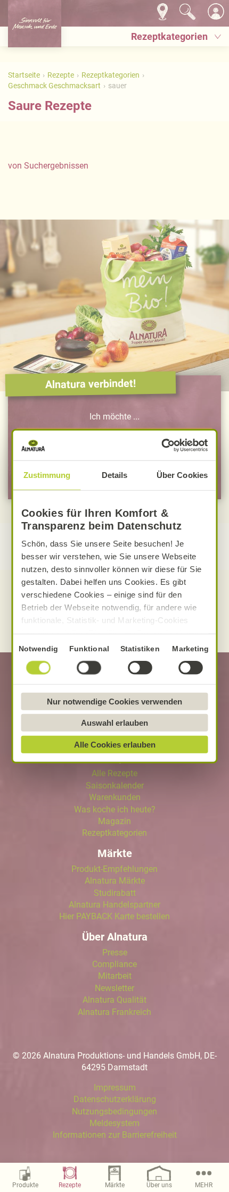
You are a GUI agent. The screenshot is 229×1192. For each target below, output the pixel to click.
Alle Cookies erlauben (115, 744)
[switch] (89, 667)
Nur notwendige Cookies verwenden (114, 701)
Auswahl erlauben (114, 722)
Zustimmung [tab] (47, 474)
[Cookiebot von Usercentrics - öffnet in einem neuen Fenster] (161, 445)
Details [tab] (115, 474)
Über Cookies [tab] (182, 474)
